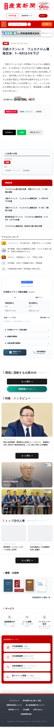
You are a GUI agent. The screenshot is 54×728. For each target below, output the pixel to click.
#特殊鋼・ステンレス (12, 170)
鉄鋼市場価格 (12, 336)
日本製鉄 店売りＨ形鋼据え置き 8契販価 (25, 263)
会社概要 (26, 709)
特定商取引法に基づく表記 (32, 700)
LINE (22, 132)
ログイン (43, 15)
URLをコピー (35, 132)
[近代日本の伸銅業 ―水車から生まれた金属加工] (19, 585)
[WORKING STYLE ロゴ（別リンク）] (48, 465)
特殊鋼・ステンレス (26, 111)
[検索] (29, 24)
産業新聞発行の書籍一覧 (41, 597)
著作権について (13, 709)
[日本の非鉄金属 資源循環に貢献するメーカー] (8, 585)
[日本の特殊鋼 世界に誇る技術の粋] (41, 585)
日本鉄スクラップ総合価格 (17, 330)
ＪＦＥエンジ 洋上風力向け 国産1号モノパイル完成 (29, 243)
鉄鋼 (7, 162)
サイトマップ (14, 700)
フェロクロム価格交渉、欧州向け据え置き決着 (23, 226)
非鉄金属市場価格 (13, 343)
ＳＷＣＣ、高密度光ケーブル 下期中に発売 (25, 257)
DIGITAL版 (12, 16)
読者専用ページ (27, 16)
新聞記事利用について (14, 705)
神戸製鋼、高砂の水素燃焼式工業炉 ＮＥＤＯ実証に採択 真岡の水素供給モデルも (29, 250)
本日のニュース (11, 111)
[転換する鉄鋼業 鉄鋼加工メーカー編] (30, 585)
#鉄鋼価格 (26, 170)
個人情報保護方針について (35, 705)
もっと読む (26, 381)
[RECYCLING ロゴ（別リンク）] (48, 491)
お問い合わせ (37, 709)
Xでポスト (9, 132)
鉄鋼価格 (39, 111)
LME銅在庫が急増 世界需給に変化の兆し (24, 269)
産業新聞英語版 (26, 714)
